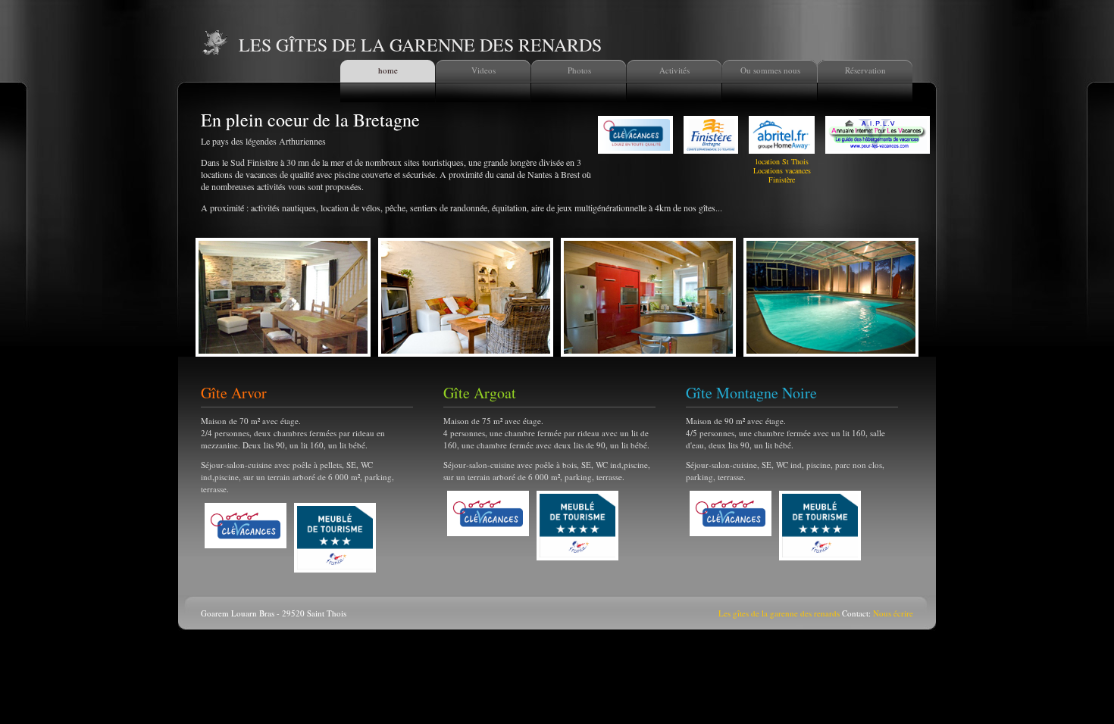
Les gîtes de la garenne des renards (779, 613)
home (388, 70)
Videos (483, 70)
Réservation (865, 70)
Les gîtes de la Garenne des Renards (420, 45)
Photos (579, 70)
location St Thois (782, 161)
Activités (674, 70)
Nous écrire (893, 613)
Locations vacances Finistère (782, 175)
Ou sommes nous (770, 70)
